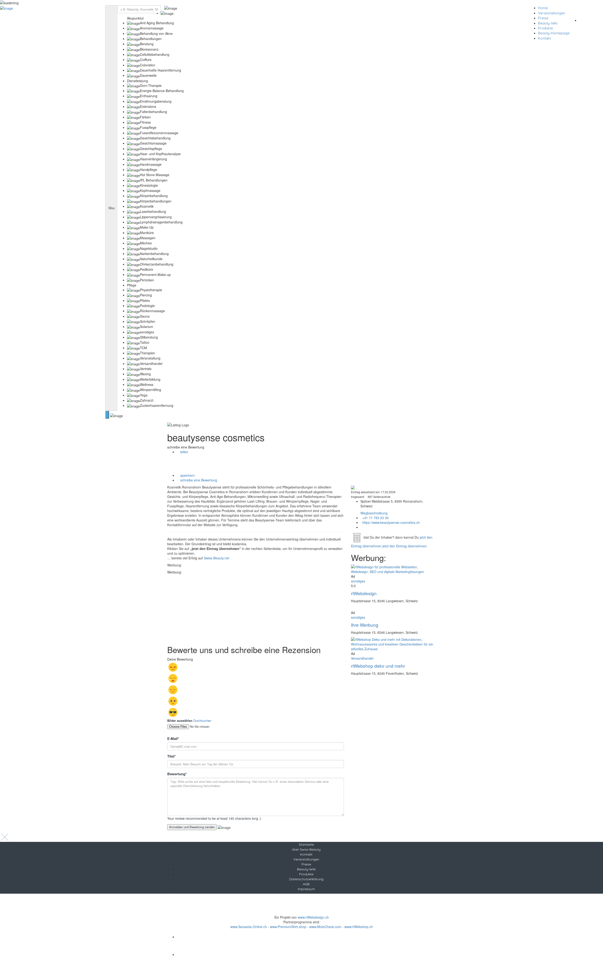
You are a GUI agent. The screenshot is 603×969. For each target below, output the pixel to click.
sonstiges (358, 581)
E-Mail (173, 738)
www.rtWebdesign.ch (313, 917)
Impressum (306, 889)
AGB (306, 884)
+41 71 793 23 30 (375, 517)
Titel (171, 756)
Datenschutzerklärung (306, 879)
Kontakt (544, 38)
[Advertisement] (255, 607)
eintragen (590, 20)
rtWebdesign (364, 593)
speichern (187, 475)
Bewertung (177, 773)
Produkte (545, 28)
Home (543, 8)
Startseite (306, 844)
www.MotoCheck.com (325, 926)
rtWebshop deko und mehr (378, 665)
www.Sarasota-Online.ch (248, 926)
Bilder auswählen (179, 721)
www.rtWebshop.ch (358, 926)
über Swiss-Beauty (306, 849)
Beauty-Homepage (554, 33)
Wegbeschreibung (373, 513)
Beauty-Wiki (548, 23)
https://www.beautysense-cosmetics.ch (391, 522)
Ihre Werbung (364, 625)
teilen (183, 451)
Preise (543, 18)
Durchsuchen (202, 720)
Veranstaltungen (551, 13)
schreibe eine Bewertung (198, 480)
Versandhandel (362, 658)
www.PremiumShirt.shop (288, 926)
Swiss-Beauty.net (216, 558)
